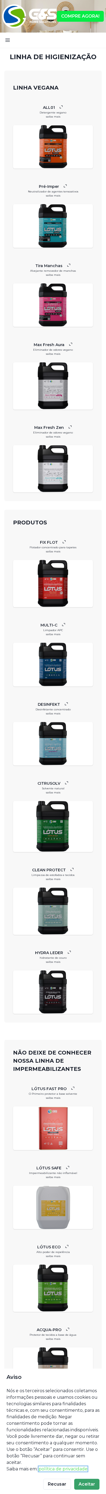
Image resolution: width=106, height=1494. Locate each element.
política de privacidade (63, 1468)
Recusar (57, 1484)
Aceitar (87, 1484)
